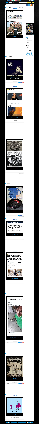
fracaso (29, 54)
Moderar (33, 2)
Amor (30, 56)
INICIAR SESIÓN (32, 0)
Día (26, 40)
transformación (32, 54)
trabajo (28, 52)
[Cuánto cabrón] (11, 0)
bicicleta (13, 341)
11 (22, 422)
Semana (28, 40)
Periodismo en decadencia (9, 56)
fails (14, 341)
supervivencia (29, 53)
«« (7, 422)
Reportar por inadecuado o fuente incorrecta (21, 173)
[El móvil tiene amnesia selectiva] (30, 34)
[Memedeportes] (8, 0)
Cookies (31, 59)
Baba (21, 353)
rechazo (33, 56)
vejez (29, 56)
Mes (30, 40)
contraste (31, 56)
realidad (27, 53)
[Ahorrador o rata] (19, 0)
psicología (32, 55)
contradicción (30, 55)
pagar (16, 382)
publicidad (27, 52)
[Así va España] (10, 0)
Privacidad (30, 59)
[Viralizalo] (20, 0)
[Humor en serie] (14, 0)
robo (15, 341)
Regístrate (30, 0)
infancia (28, 55)
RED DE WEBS (6, 0)
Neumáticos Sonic (8, 183)
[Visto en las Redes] (9, 0)
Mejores (22, 2)
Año (31, 40)
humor (28, 56)
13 (25, 422)
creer (15, 382)
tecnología (29, 57)
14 (27, 422)
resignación (27, 55)
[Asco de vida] (7, 0)
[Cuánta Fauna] (15, 0)
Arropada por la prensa (8, 7)
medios (14, 382)
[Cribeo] (13, 0)
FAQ (32, 59)
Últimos (20, 2)
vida (27, 54)
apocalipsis (27, 56)
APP (33, 59)
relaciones (26, 54)
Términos (28, 59)
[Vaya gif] (17, 0)
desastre (31, 53)
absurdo (31, 52)
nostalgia (32, 57)
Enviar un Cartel (29, 2)
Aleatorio (25, 2)
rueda (16, 341)
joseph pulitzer (14, 81)
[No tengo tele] (16, 0)
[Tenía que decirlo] (18, 0)
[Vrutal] (12, 0)
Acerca (26, 59)
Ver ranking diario (29, 50)
